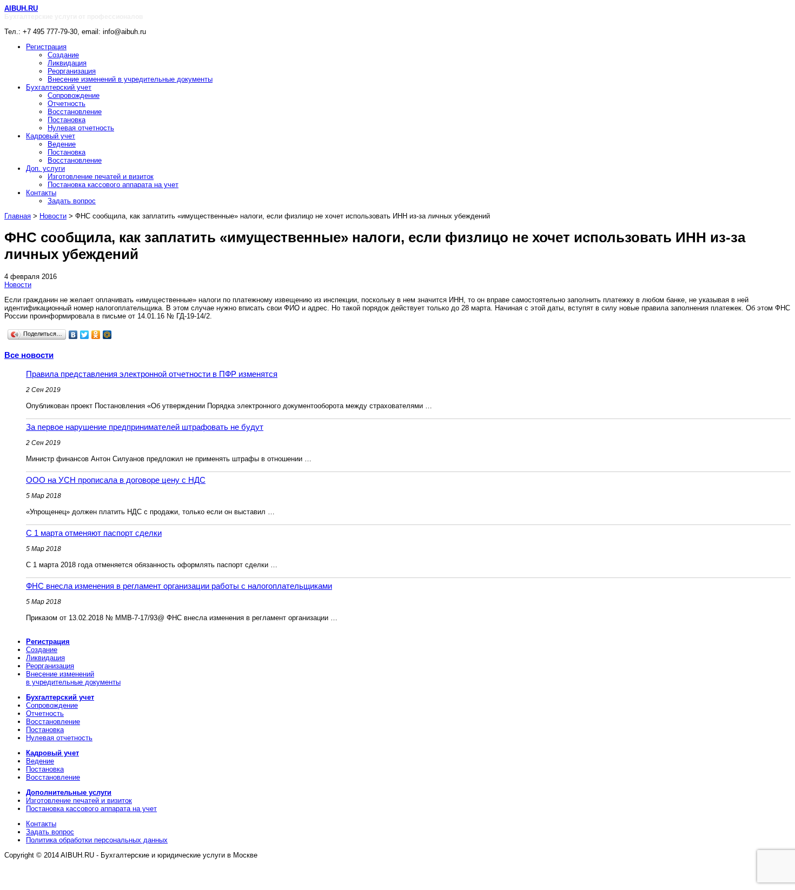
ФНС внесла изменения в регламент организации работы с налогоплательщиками (179, 585)
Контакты (41, 193)
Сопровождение (74, 95)
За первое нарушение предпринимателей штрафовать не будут (144, 426)
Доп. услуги (45, 168)
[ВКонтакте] (73, 335)
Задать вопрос (72, 201)
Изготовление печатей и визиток (101, 176)
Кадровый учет (50, 136)
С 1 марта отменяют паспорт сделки (94, 532)
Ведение (62, 144)
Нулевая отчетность (81, 128)
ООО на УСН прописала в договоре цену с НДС (116, 479)
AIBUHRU (21, 8)
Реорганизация (72, 71)
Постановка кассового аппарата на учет (113, 185)
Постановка (66, 120)
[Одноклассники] (96, 335)
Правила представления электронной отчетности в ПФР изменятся (151, 373)
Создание (63, 55)
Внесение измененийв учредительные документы (73, 678)
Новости (53, 216)
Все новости (29, 355)
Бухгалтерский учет (58, 87)
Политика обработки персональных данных (97, 840)
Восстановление (75, 112)
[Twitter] (84, 335)
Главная (17, 216)
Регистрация (46, 47)
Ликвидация (67, 63)
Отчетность (66, 103)
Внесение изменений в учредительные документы (130, 79)
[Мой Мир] (107, 335)
